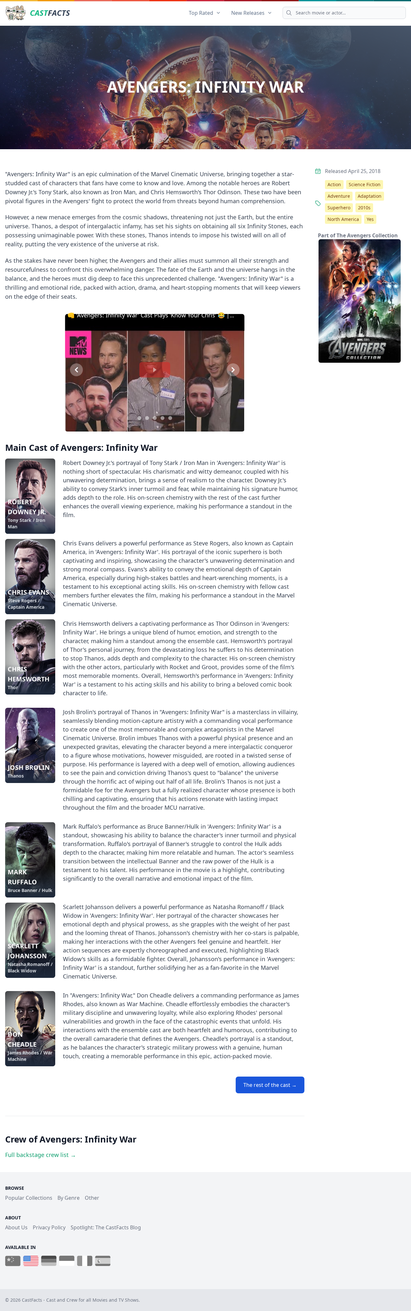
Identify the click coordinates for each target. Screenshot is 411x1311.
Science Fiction (364, 184)
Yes (370, 219)
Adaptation (369, 196)
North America (343, 219)
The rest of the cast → (270, 1084)
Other (92, 1197)
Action (334, 184)
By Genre (68, 1197)
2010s (364, 208)
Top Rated (201, 12)
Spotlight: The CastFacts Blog (106, 1227)
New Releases (248, 12)
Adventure (339, 196)
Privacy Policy (49, 1227)
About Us (16, 1227)
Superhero (339, 208)
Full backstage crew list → (40, 1155)
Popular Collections (28, 1197)
